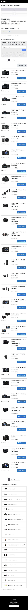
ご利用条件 (14, 599)
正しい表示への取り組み (14, 602)
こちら (18, 23)
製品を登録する (22, 78)
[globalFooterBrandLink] (14, 606)
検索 (24, 49)
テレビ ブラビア (6, 32)
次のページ (18, 60)
